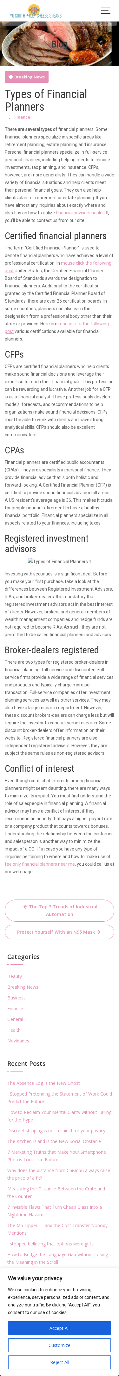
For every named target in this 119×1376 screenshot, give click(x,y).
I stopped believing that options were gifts (50, 1244)
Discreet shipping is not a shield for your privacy (56, 1130)
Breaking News (29, 77)
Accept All (59, 1328)
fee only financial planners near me (40, 864)
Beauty (14, 976)
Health (14, 1030)
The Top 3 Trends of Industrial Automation (63, 910)
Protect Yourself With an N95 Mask (56, 932)
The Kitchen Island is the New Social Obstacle (54, 1141)
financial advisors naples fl (82, 212)
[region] (59, 1322)
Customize (59, 1345)
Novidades (18, 1041)
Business (16, 998)
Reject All (59, 1362)
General (15, 1019)
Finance (22, 117)
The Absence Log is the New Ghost (43, 1083)
